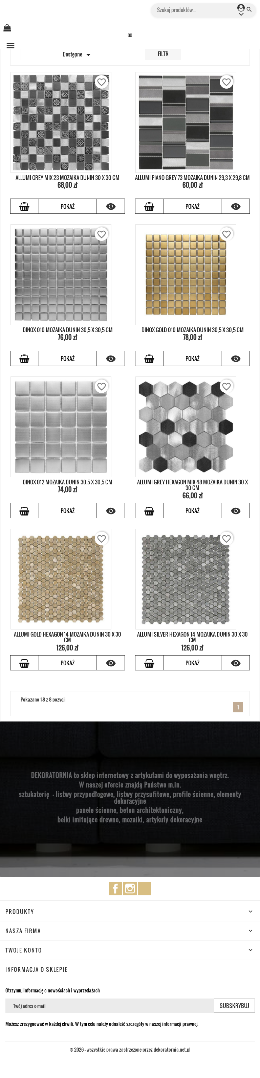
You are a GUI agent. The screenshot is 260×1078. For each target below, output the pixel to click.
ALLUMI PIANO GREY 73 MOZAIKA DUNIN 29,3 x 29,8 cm (192, 178)
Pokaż (67, 206)
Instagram (130, 888)
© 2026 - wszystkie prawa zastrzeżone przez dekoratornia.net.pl (130, 1049)
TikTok (144, 888)
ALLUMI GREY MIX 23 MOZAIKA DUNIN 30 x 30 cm (68, 178)
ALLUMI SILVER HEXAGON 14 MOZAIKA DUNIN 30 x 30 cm (192, 637)
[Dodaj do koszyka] (24, 206)
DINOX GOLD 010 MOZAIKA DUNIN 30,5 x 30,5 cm (193, 330)
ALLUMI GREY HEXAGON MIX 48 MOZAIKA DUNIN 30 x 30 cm (192, 485)
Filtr (163, 54)
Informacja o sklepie (36, 969)
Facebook (115, 888)
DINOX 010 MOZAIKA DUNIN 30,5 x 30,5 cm (68, 330)
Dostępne (78, 55)
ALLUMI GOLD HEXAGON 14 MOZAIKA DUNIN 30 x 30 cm (67, 637)
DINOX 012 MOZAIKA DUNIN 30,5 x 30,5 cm (67, 482)
